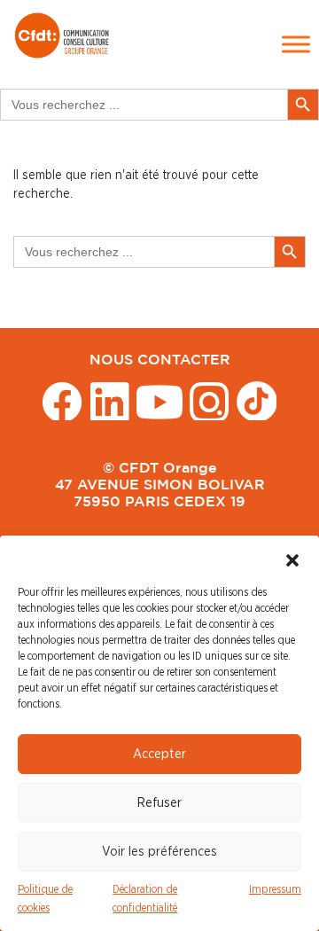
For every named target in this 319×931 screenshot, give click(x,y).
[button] (292, 558)
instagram (210, 400)
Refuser (159, 803)
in (109, 400)
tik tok (256, 400)
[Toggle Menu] (296, 44)
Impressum (275, 889)
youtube (159, 400)
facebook (62, 400)
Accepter (159, 754)
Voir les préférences (159, 851)
